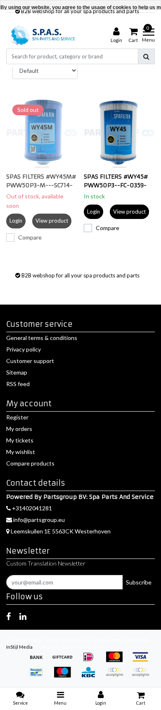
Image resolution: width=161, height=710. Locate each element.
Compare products (30, 463)
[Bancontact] (39, 676)
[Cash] (65, 660)
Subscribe (139, 582)
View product (52, 220)
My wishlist (20, 451)
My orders (19, 428)
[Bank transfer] (39, 660)
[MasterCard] (117, 660)
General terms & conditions (41, 337)
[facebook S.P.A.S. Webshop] (8, 616)
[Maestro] (65, 676)
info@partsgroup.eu (39, 519)
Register (17, 417)
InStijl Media (19, 646)
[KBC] (91, 676)
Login (15, 220)
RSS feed (18, 383)
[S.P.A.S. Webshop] (42, 35)
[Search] (146, 56)
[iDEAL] (91, 660)
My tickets (19, 440)
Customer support (30, 360)
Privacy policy (23, 349)
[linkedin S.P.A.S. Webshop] (22, 616)
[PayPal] (117, 676)
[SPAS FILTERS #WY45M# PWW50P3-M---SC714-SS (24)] (42, 134)
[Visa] (142, 660)
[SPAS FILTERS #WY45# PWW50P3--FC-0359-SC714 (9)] (119, 134)
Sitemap (16, 372)
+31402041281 (31, 508)
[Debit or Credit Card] (142, 676)
